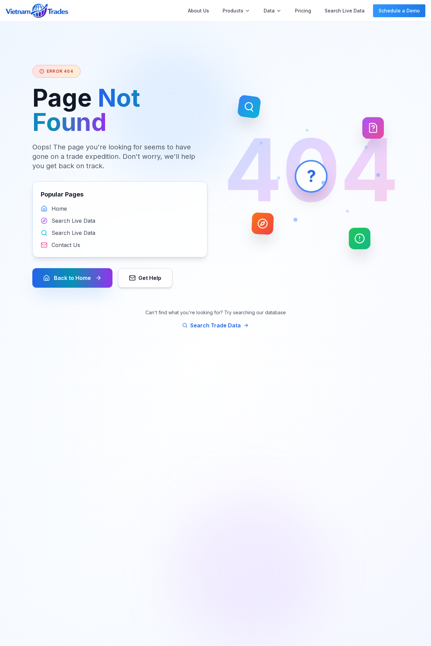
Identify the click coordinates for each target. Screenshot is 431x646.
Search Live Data (345, 10)
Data (269, 10)
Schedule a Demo (399, 10)
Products (233, 10)
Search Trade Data (215, 325)
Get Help (149, 278)
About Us (198, 10)
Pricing (303, 10)
